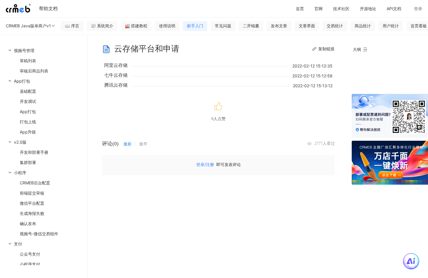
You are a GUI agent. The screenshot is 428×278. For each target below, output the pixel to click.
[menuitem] (43, 60)
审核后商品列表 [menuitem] (34, 70)
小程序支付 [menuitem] (30, 264)
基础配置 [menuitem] (28, 91)
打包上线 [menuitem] (28, 121)
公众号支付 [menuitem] (30, 254)
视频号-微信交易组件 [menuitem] (39, 233)
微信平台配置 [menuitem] (32, 203)
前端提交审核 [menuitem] (32, 192)
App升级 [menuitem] (28, 131)
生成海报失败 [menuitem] (32, 213)
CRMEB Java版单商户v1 (28, 25)
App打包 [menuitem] (28, 111)
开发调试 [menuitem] (28, 101)
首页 (300, 8)
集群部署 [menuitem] (28, 162)
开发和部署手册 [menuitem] (34, 152)
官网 (318, 8)
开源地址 (368, 8)
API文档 (394, 8)
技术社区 (341, 8)
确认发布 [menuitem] (28, 223)
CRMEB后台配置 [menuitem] (35, 182)
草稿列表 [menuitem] (28, 60)
